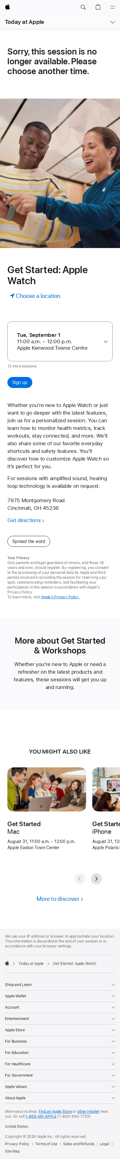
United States (16, 1126)
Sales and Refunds (78, 1144)
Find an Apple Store (55, 1111)
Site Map (12, 1151)
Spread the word (28, 541)
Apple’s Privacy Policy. (60, 597)
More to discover (58, 898)
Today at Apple (24, 21)
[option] (57, 341)
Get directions (24, 520)
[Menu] (112, 7)
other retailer (88, 1111)
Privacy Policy (17, 1144)
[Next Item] (96, 878)
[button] (83, 7)
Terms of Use (46, 1144)
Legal (104, 1144)
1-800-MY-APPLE (40, 1116)
